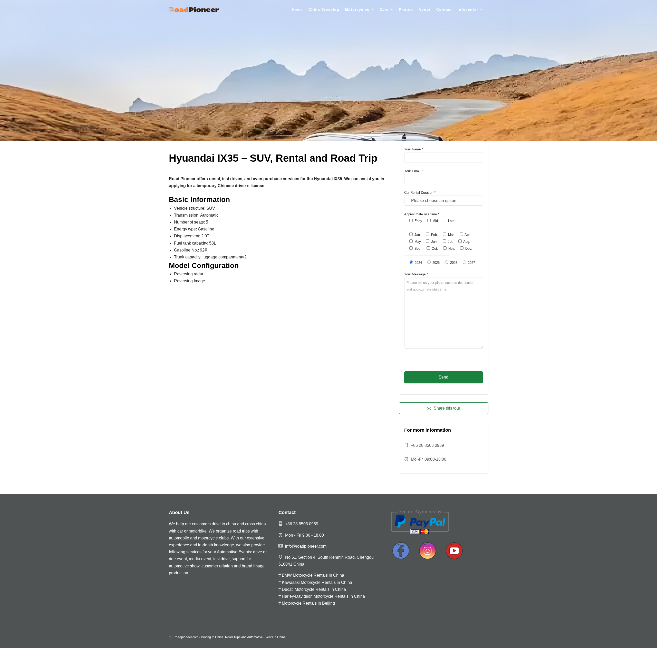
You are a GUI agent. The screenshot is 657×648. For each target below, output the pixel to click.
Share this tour (447, 408)
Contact (444, 9)
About (425, 9)
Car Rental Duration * (420, 193)
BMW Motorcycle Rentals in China (313, 575)
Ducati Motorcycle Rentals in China (314, 589)
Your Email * (413, 171)
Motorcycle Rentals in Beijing (308, 603)
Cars (384, 9)
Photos (406, 9)
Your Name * (413, 149)
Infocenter (468, 9)
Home (297, 9)
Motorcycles (357, 9)
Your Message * (416, 274)
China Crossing (323, 9)
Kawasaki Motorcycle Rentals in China (317, 582)
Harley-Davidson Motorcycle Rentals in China (323, 596)
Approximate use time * (421, 214)
